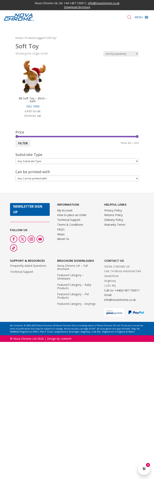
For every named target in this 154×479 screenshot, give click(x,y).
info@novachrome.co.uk (104, 3)
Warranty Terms (114, 224)
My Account (65, 210)
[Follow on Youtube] (40, 239)
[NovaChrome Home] (40, 17)
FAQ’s (61, 229)
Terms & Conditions (70, 224)
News (61, 234)
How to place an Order (72, 215)
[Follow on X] (22, 239)
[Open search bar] (129, 17)
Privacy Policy (113, 210)
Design (51, 339)
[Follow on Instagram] (31, 239)
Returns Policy (113, 215)
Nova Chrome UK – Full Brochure (72, 267)
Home (19, 38)
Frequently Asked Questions (28, 266)
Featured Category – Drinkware (70, 276)
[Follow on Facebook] (13, 239)
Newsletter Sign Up (27, 209)
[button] (139, 17)
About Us (63, 239)
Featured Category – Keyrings (76, 304)
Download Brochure (77, 7)
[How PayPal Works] (136, 313)
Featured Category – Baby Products (74, 286)
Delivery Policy (113, 220)
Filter (23, 143)
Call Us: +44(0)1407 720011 (122, 290)
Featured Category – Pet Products (73, 295)
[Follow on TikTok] (13, 248)
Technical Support (68, 220)
